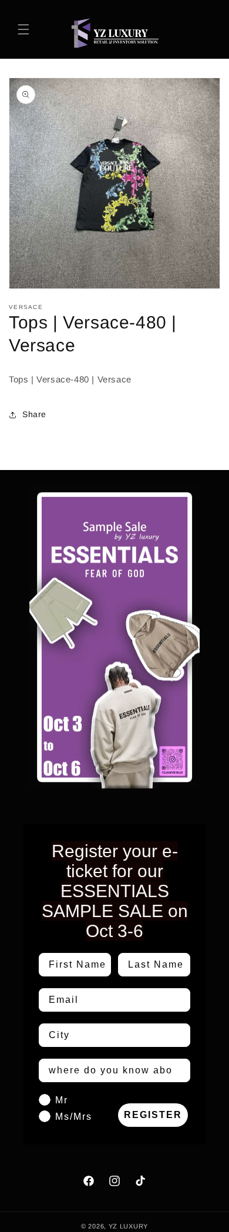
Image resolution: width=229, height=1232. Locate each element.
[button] (23, 29)
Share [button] (34, 414)
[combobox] (111, 1035)
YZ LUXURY (128, 1226)
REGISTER (153, 1115)
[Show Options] (179, 1035)
